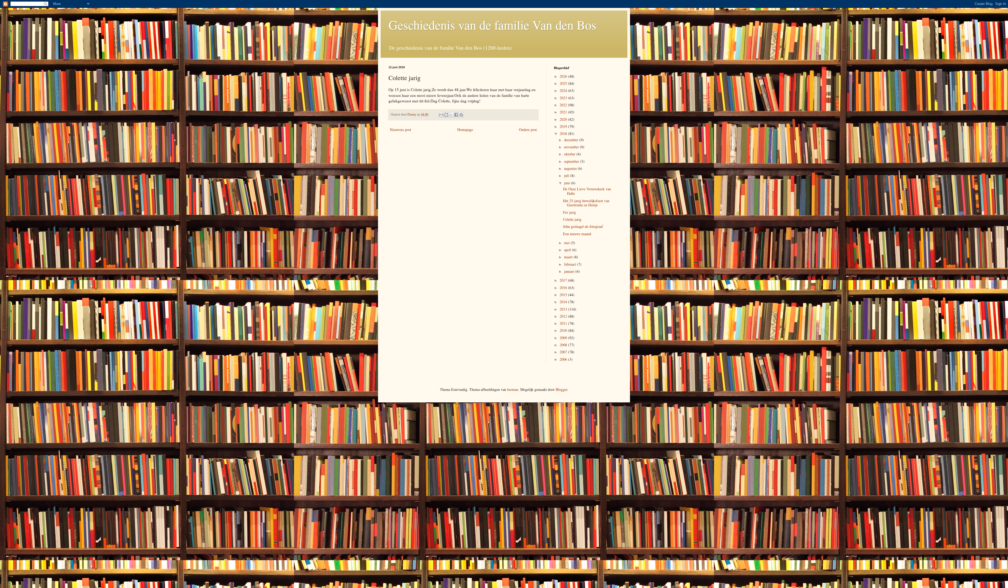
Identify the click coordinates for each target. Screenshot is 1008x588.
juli (567, 175)
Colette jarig (572, 219)
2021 (564, 111)
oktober (570, 153)
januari (569, 271)
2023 (564, 97)
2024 (564, 90)
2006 (564, 359)
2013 (564, 309)
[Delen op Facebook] (456, 114)
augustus (571, 168)
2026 (564, 76)
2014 (564, 301)
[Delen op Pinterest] (461, 114)
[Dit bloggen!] (446, 114)
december (571, 139)
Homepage (465, 129)
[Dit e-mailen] (441, 114)
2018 (564, 133)
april (568, 249)
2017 (564, 280)
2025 (564, 83)
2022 (564, 104)
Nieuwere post (400, 129)
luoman (512, 389)
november (572, 146)
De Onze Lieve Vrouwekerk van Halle (587, 191)
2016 (564, 287)
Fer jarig (569, 212)
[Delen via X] (451, 114)
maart (569, 256)
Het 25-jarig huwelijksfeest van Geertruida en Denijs (586, 203)
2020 (564, 119)
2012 (564, 316)
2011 (564, 323)
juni (567, 182)
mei (567, 242)
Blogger (561, 389)
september (572, 161)
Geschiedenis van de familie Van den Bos (492, 24)
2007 (564, 351)
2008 (564, 344)
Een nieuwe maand (577, 233)
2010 (564, 330)
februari (570, 264)
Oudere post (528, 129)
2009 (564, 337)
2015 (564, 294)
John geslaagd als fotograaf (583, 226)
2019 (564, 126)
